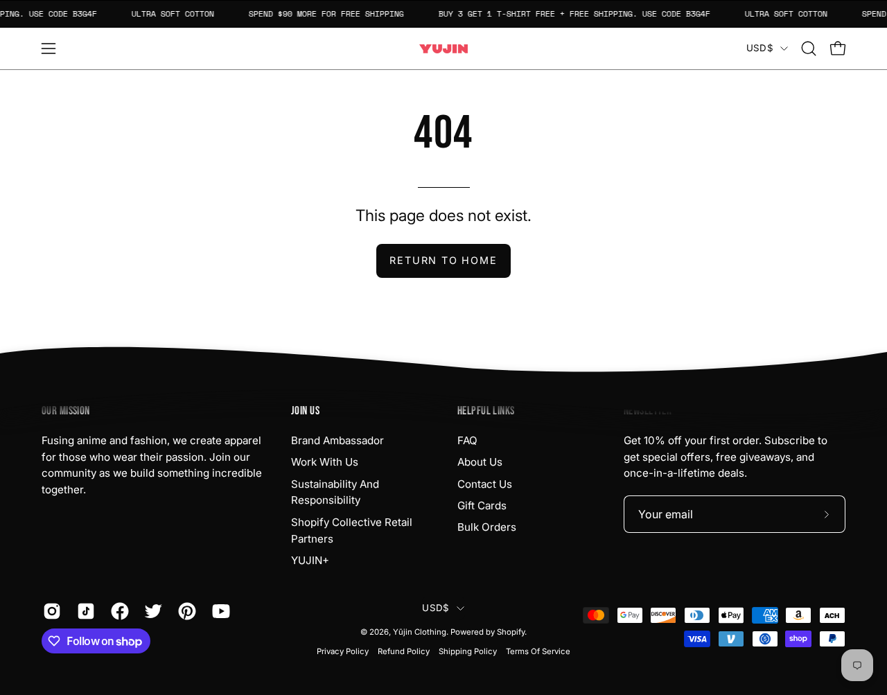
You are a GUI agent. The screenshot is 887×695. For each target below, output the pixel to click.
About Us (479, 461)
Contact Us (484, 484)
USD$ (759, 47)
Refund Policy (404, 651)
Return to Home (443, 260)
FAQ (467, 440)
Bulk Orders (486, 527)
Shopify (511, 632)
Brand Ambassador (337, 440)
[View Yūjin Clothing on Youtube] (219, 611)
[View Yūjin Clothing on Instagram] (50, 611)
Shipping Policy (468, 651)
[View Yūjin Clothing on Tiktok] (83, 611)
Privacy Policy (343, 651)
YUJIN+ (310, 560)
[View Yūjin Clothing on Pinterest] (185, 611)
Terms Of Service (538, 651)
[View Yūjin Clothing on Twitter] (151, 611)
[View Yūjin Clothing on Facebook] (117, 611)
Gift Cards (482, 505)
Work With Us (324, 461)
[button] (808, 48)
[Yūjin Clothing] (443, 48)
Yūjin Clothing (419, 632)
